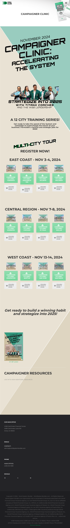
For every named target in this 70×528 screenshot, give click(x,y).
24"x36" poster (13, 362)
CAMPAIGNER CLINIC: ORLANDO (59, 178)
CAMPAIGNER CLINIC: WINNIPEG (11, 228)
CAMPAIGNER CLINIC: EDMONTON (11, 276)
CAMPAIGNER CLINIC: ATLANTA (43, 178)
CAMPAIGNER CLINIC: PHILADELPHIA (27, 179)
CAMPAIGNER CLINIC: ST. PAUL (43, 228)
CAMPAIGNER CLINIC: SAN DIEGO (59, 276)
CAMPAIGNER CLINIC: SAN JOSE (43, 276)
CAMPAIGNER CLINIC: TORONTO (11, 178)
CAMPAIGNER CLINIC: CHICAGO (27, 228)
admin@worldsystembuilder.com (15, 448)
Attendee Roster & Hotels (11, 188)
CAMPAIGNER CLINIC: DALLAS (59, 228)
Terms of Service (35, 525)
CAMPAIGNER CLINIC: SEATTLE (27, 276)
